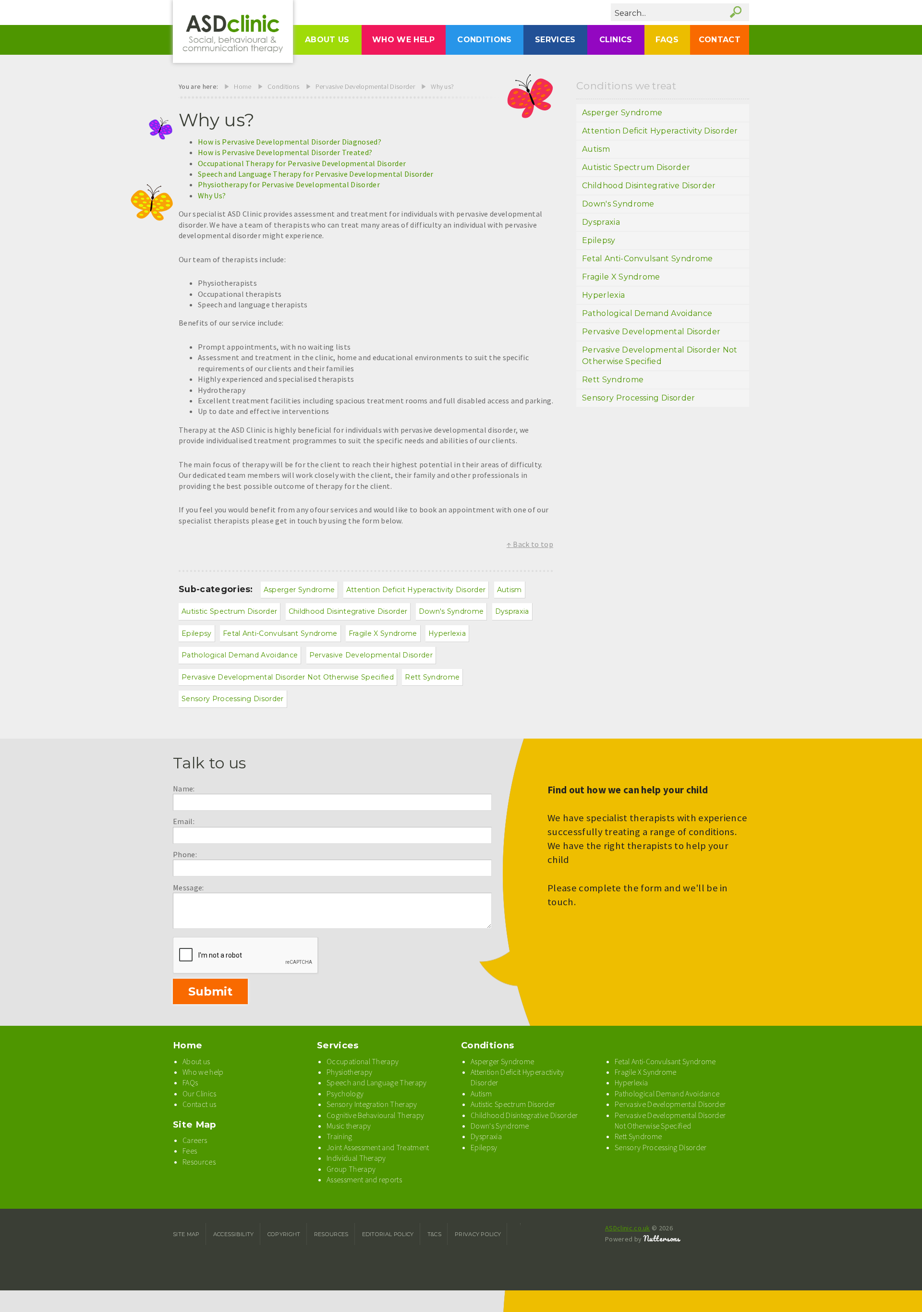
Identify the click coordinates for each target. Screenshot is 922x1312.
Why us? (442, 86)
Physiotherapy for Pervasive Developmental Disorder (289, 184)
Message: (188, 887)
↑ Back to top (530, 544)
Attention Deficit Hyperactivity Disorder (416, 589)
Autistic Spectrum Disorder (229, 611)
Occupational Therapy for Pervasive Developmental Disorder (302, 163)
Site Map (195, 1124)
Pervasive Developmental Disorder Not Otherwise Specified (288, 677)
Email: (183, 821)
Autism (509, 589)
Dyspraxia (512, 611)
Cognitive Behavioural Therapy (375, 1115)
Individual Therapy (356, 1158)
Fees (189, 1150)
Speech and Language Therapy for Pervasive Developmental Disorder (315, 174)
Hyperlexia (447, 633)
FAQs (667, 39)
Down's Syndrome (451, 611)
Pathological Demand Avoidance (240, 655)
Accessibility (233, 1234)
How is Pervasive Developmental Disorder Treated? (285, 152)
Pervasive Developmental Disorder (365, 86)
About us (327, 39)
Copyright (284, 1234)
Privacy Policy (478, 1234)
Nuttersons (661, 1238)
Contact (719, 39)
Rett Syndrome (432, 677)
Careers (194, 1140)
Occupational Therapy (363, 1061)
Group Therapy (351, 1169)
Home (242, 86)
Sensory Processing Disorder (233, 698)
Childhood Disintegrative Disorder (348, 611)
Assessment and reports (364, 1179)
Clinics (615, 39)
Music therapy (349, 1125)
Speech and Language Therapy (377, 1082)
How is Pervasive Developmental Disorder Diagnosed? (289, 141)
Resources (199, 1161)
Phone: (185, 854)
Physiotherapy (349, 1072)
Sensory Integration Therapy (372, 1104)
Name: (184, 788)
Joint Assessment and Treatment (378, 1147)
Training (339, 1136)
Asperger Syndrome (299, 589)
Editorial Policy (388, 1234)
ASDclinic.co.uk (627, 1228)
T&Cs (434, 1234)
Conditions (484, 39)
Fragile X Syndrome (383, 633)
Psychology (345, 1093)
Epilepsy (197, 633)
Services (555, 39)
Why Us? (212, 195)
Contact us (199, 1104)
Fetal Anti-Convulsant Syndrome (280, 633)
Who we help (403, 39)
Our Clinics (199, 1093)
